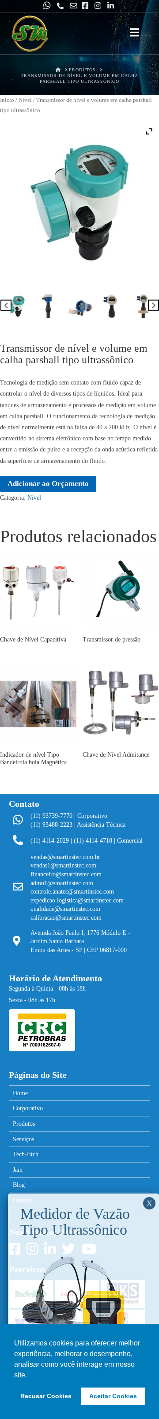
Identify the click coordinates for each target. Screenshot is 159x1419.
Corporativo (28, 1108)
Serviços (23, 1139)
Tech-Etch (25, 1154)
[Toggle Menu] (134, 33)
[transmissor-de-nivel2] (79, 306)
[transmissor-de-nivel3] (48, 306)
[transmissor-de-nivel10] (16, 306)
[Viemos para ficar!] (29, 34)
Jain (18, 1169)
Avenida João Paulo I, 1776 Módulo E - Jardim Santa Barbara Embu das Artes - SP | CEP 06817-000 (80, 941)
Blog (19, 1185)
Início (7, 100)
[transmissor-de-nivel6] (143, 306)
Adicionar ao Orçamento (48, 483)
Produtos (24, 1123)
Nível (25, 100)
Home (20, 1093)
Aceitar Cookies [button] (113, 1396)
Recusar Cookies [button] (46, 1396)
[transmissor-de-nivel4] (111, 306)
